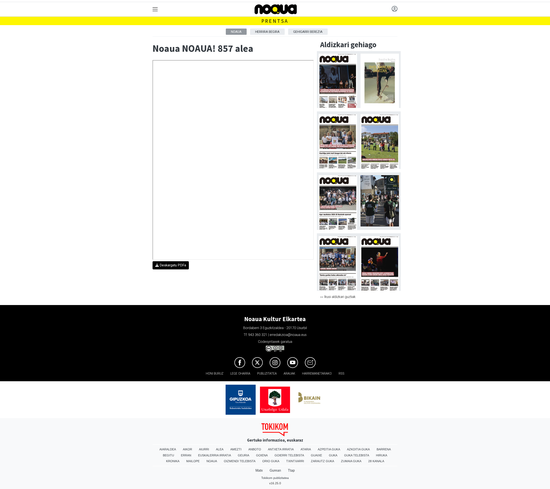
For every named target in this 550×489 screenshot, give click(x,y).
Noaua (236, 32)
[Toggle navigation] (155, 9)
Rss (341, 373)
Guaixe (316, 455)
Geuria (243, 455)
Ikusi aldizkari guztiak (340, 297)
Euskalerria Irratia (214, 455)
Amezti (235, 449)
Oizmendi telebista (239, 461)
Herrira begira (267, 32)
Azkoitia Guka (358, 449)
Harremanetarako (317, 373)
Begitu (168, 455)
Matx (259, 470)
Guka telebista (356, 455)
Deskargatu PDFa (172, 265)
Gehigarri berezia (307, 32)
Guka (333, 455)
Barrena (384, 449)
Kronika (172, 461)
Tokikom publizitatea (275, 478)
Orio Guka (270, 461)
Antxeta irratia (281, 449)
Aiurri (204, 449)
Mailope (193, 461)
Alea (219, 449)
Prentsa (275, 21)
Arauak (289, 373)
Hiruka (381, 455)
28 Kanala (376, 461)
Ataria (306, 449)
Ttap (291, 470)
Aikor (187, 449)
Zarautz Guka (322, 461)
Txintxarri (295, 461)
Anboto (254, 449)
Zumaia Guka (351, 461)
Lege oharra (240, 373)
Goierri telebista (289, 455)
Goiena (262, 455)
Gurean (275, 470)
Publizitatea (267, 373)
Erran (186, 455)
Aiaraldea (167, 449)
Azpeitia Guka (329, 449)
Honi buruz (214, 373)
